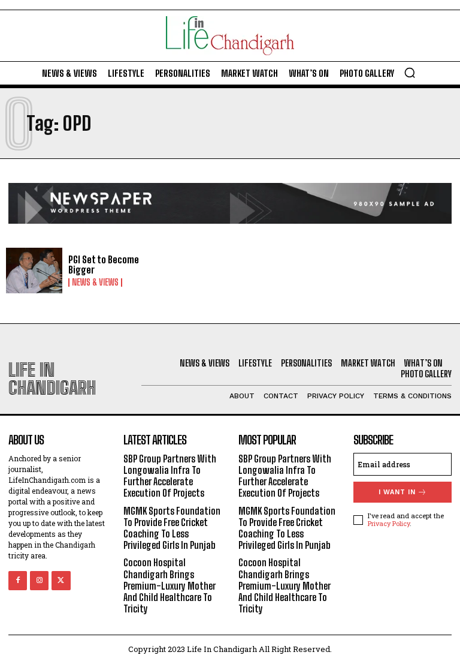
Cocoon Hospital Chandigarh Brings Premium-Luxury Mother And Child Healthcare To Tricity (169, 585)
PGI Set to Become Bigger (103, 265)
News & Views (95, 282)
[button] (410, 73)
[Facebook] (17, 580)
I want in (397, 492)
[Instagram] (39, 580)
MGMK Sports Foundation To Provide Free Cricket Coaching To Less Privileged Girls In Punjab (171, 528)
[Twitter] (61, 580)
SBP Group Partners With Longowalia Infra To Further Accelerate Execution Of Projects (169, 476)
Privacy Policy (389, 523)
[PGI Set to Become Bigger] (34, 270)
